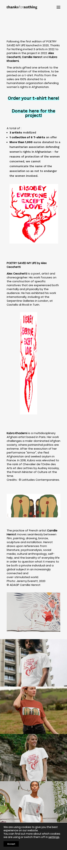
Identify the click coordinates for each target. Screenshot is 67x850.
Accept (11, 844)
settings (53, 837)
